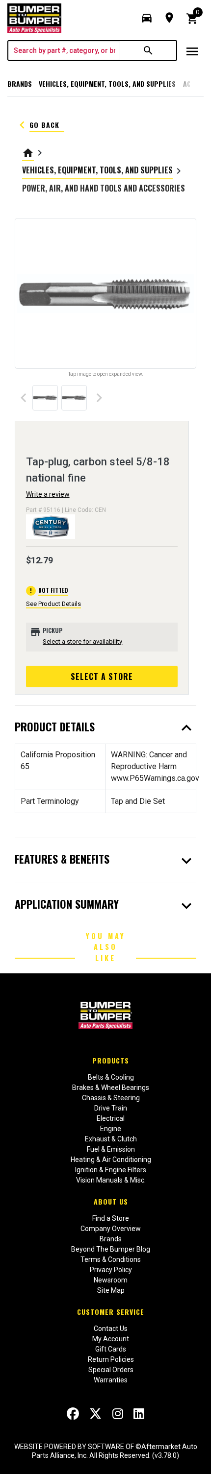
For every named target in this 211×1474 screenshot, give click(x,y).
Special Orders (110, 1370)
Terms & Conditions (110, 1259)
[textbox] (64, 50)
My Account (110, 1339)
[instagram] (117, 1414)
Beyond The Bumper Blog (110, 1249)
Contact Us (111, 1328)
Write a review (48, 494)
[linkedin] (138, 1414)
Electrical (111, 1118)
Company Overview (110, 1228)
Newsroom (111, 1280)
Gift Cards (110, 1349)
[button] (147, 18)
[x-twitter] (95, 1414)
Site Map (111, 1290)
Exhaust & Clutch (111, 1139)
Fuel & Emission (111, 1149)
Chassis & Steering (111, 1098)
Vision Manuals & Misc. (111, 1180)
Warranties (111, 1380)
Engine (110, 1129)
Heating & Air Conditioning (111, 1159)
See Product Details (53, 603)
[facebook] (73, 1414)
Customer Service (110, 1311)
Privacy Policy (111, 1270)
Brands (19, 83)
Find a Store (110, 1218)
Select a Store (102, 676)
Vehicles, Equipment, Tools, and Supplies (107, 83)
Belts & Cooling (111, 1077)
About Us (111, 1201)
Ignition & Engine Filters (110, 1170)
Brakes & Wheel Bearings (110, 1087)
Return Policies (111, 1359)
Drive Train (110, 1108)
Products (110, 1060)
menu (192, 51)
